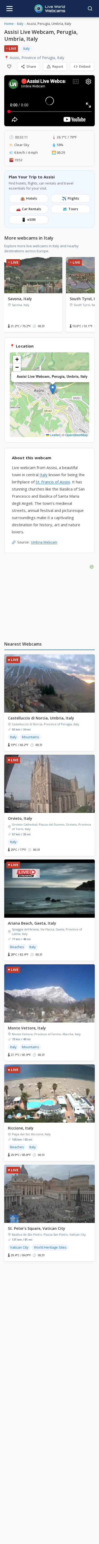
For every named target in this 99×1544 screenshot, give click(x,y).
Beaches (17, 946)
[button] (52, 389)
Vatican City (19, 1247)
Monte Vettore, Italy (27, 1027)
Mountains (30, 737)
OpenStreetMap (76, 435)
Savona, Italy (20, 298)
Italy (20, 23)
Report (57, 66)
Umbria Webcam (44, 542)
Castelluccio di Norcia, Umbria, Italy (41, 718)
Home (9, 23)
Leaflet (54, 435)
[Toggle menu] (9, 8)
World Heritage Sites (50, 1247)
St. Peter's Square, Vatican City (36, 1228)
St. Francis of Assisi (53, 481)
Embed (84, 66)
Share (31, 66)
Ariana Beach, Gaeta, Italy (32, 923)
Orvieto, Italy (20, 818)
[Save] (9, 66)
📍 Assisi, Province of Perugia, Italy (34, 57)
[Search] (90, 8)
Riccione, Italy (21, 1128)
